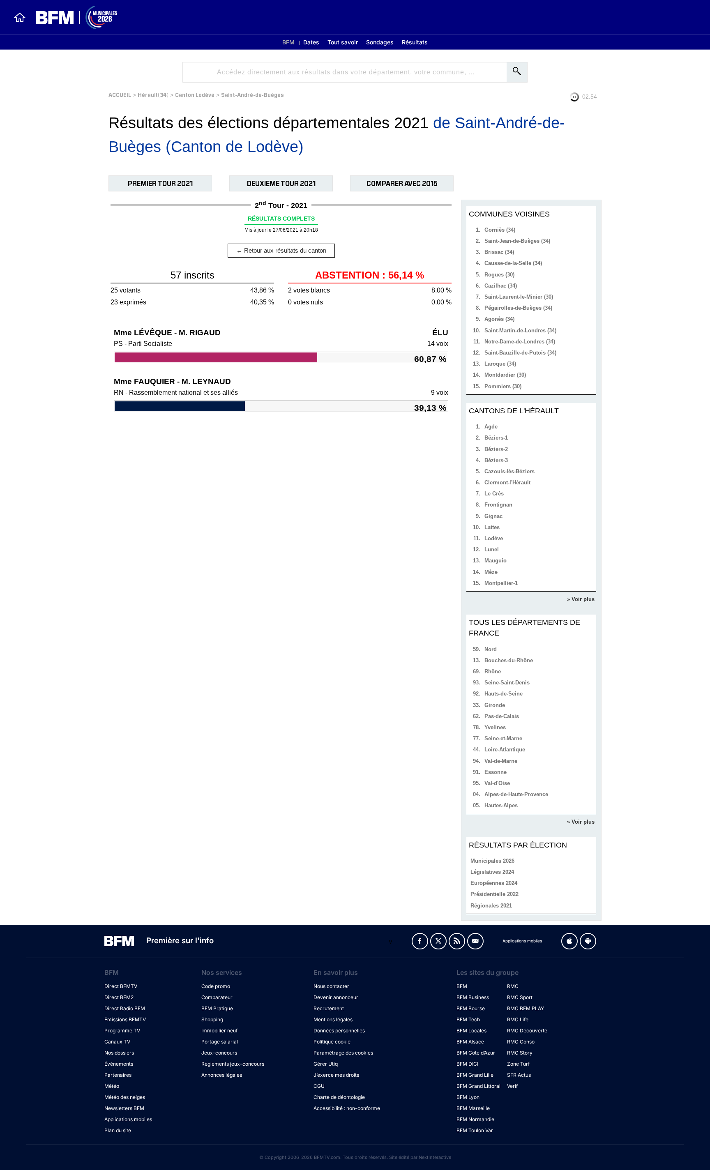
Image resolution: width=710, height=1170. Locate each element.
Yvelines (495, 727)
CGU (319, 1086)
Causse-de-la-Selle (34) (513, 263)
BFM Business (472, 997)
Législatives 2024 (492, 872)
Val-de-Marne (500, 761)
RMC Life (517, 1019)
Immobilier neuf (219, 1030)
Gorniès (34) (499, 230)
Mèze (491, 572)
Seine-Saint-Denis (507, 682)
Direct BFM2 (119, 997)
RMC (513, 986)
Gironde (494, 705)
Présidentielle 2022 (494, 894)
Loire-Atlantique (504, 749)
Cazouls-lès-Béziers (509, 471)
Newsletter (475, 941)
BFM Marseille (473, 1108)
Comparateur (217, 997)
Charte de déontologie (339, 1097)
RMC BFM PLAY (525, 1008)
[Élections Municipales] (71, 17)
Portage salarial (219, 1042)
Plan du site (117, 1130)
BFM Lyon (467, 1097)
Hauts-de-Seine (503, 694)
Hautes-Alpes (501, 805)
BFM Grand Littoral (478, 1086)
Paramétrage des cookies (343, 1053)
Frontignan (498, 505)
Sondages (380, 42)
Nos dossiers (119, 1053)
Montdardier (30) (505, 375)
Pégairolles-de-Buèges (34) (518, 308)
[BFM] (19, 17)
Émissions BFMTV (125, 1019)
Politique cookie (332, 1042)
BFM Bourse (470, 1008)
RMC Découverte (527, 1030)
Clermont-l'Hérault (507, 482)
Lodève (493, 538)
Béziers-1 (496, 438)
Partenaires (117, 1075)
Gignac (493, 516)
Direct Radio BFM (124, 1008)
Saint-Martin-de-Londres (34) (520, 330)
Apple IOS (569, 941)
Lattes (492, 527)
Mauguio (495, 560)
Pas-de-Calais (501, 716)
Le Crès (494, 494)
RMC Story (519, 1053)
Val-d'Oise (497, 783)
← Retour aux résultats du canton (281, 250)
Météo (111, 1086)
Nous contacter (331, 986)
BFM (288, 42)
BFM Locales (471, 1030)
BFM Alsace (470, 1042)
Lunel (491, 549)
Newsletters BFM (124, 1108)
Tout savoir (342, 42)
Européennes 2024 (493, 883)
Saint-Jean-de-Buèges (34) (517, 241)
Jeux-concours (219, 1053)
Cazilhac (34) (500, 286)
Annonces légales (221, 1075)
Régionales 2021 (491, 906)
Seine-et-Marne (503, 738)
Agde (491, 427)
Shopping (212, 1019)
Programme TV (122, 1030)
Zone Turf (518, 1064)
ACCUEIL (119, 94)
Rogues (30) (499, 275)
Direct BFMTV (120, 986)
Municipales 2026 (492, 861)
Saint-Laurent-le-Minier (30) (518, 297)
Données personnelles (339, 1030)
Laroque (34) (500, 364)
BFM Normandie (475, 1119)
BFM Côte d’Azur (475, 1053)
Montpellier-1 (501, 583)
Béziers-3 (496, 460)
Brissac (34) (499, 252)
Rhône (492, 671)
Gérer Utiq (326, 1064)
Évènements (118, 1064)
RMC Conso (521, 1042)
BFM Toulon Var (474, 1130)
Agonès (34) (499, 319)
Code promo (215, 986)
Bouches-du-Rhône (508, 660)
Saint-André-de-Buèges (252, 94)
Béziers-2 (496, 449)
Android (588, 941)
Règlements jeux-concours (232, 1064)
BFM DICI (467, 1064)
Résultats (415, 42)
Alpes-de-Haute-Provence (516, 794)
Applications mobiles (128, 1119)
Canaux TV (117, 1042)
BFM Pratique (217, 1008)
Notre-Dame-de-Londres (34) (519, 342)
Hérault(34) (153, 94)
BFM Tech (468, 1019)
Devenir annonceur (336, 997)
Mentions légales (333, 1019)
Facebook (420, 941)
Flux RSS (457, 941)
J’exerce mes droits (336, 1075)
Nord (490, 649)
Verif (512, 1086)
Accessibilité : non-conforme (347, 1108)
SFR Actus (519, 1075)
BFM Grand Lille (474, 1075)
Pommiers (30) (502, 386)
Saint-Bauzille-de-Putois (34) (520, 353)
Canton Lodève (194, 94)
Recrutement (329, 1008)
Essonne (495, 772)
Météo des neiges (124, 1097)
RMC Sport (519, 997)
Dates (311, 42)
